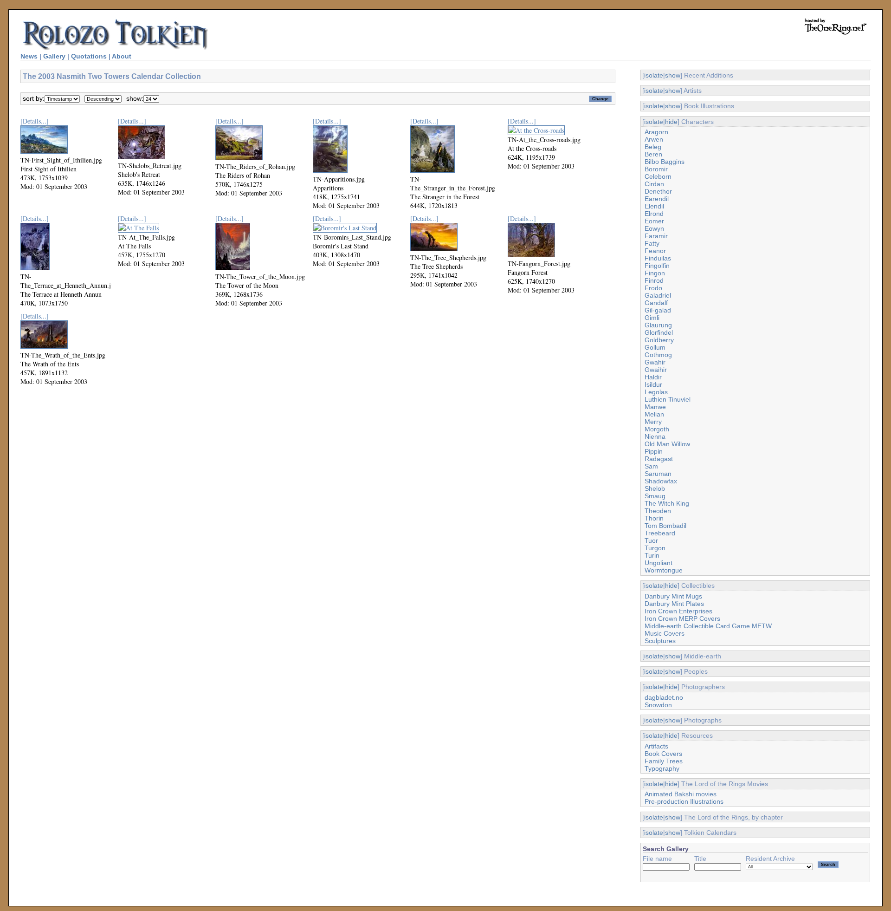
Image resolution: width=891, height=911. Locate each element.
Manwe (655, 406)
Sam (651, 466)
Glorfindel (659, 332)
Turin (652, 555)
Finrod (654, 280)
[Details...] (34, 121)
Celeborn (658, 176)
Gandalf (656, 302)
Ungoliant (658, 562)
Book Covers (663, 753)
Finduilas (658, 258)
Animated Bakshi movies (681, 794)
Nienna (655, 436)
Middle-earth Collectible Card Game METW (708, 626)
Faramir (656, 236)
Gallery (54, 56)
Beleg (653, 146)
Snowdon (658, 705)
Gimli (652, 317)
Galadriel (658, 295)
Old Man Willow (667, 444)
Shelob (655, 488)
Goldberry (659, 340)
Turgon (655, 548)
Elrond (654, 213)
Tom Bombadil (665, 525)
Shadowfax (661, 481)
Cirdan (654, 184)
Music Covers (664, 633)
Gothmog (658, 354)
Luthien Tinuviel (668, 399)
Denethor (658, 191)
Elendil (654, 206)
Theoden (658, 510)
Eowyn (654, 228)
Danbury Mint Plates (674, 603)
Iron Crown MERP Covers (682, 618)
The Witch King (667, 503)
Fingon (655, 273)
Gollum (655, 347)
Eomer (654, 221)
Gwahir (655, 362)
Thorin (654, 518)
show (672, 75)
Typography (662, 768)
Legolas (656, 392)
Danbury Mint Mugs (673, 596)
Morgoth (657, 429)
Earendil (657, 198)
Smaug (655, 496)
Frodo (653, 288)
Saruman (658, 473)
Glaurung (658, 325)
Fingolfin (657, 265)
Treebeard (660, 533)
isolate (653, 75)
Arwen (654, 139)
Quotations (89, 56)
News (29, 56)
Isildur (653, 384)
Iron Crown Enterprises (678, 611)
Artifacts (656, 746)
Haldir (653, 377)
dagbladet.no (664, 697)
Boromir (656, 169)
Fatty (652, 243)
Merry (653, 421)
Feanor (655, 250)
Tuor (651, 540)
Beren (653, 154)
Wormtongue (664, 570)
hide (671, 121)
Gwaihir (656, 369)
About (121, 56)
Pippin (654, 451)
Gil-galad (658, 310)
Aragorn (656, 132)
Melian (654, 414)
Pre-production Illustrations (684, 801)
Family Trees (664, 761)
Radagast (659, 458)
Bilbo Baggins (664, 161)
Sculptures (660, 640)
